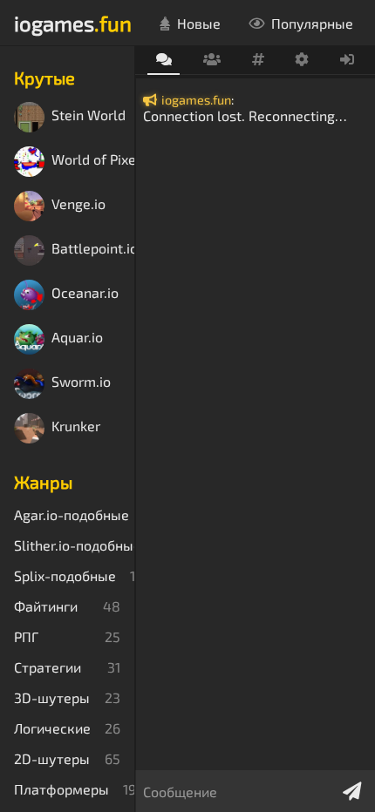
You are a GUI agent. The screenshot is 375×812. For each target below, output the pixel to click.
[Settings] (302, 60)
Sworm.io (81, 382)
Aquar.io (77, 337)
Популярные (312, 23)
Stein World (88, 115)
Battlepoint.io (92, 248)
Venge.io (78, 204)
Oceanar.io (85, 293)
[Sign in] (347, 60)
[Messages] (163, 60)
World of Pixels (92, 160)
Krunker (75, 426)
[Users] (211, 60)
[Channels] (257, 60)
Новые (199, 23)
